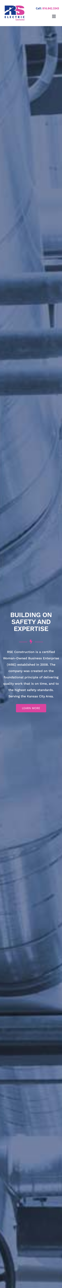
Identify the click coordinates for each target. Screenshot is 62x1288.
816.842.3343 (50, 8)
